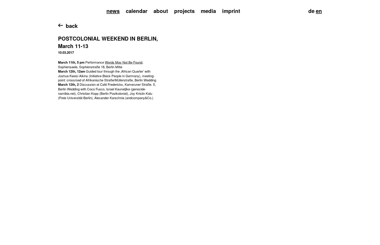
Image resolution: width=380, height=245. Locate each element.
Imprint (231, 10)
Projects (184, 10)
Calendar (136, 10)
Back (72, 25)
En (319, 10)
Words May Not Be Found (123, 62)
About (160, 10)
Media (208, 10)
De (311, 10)
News (113, 10)
